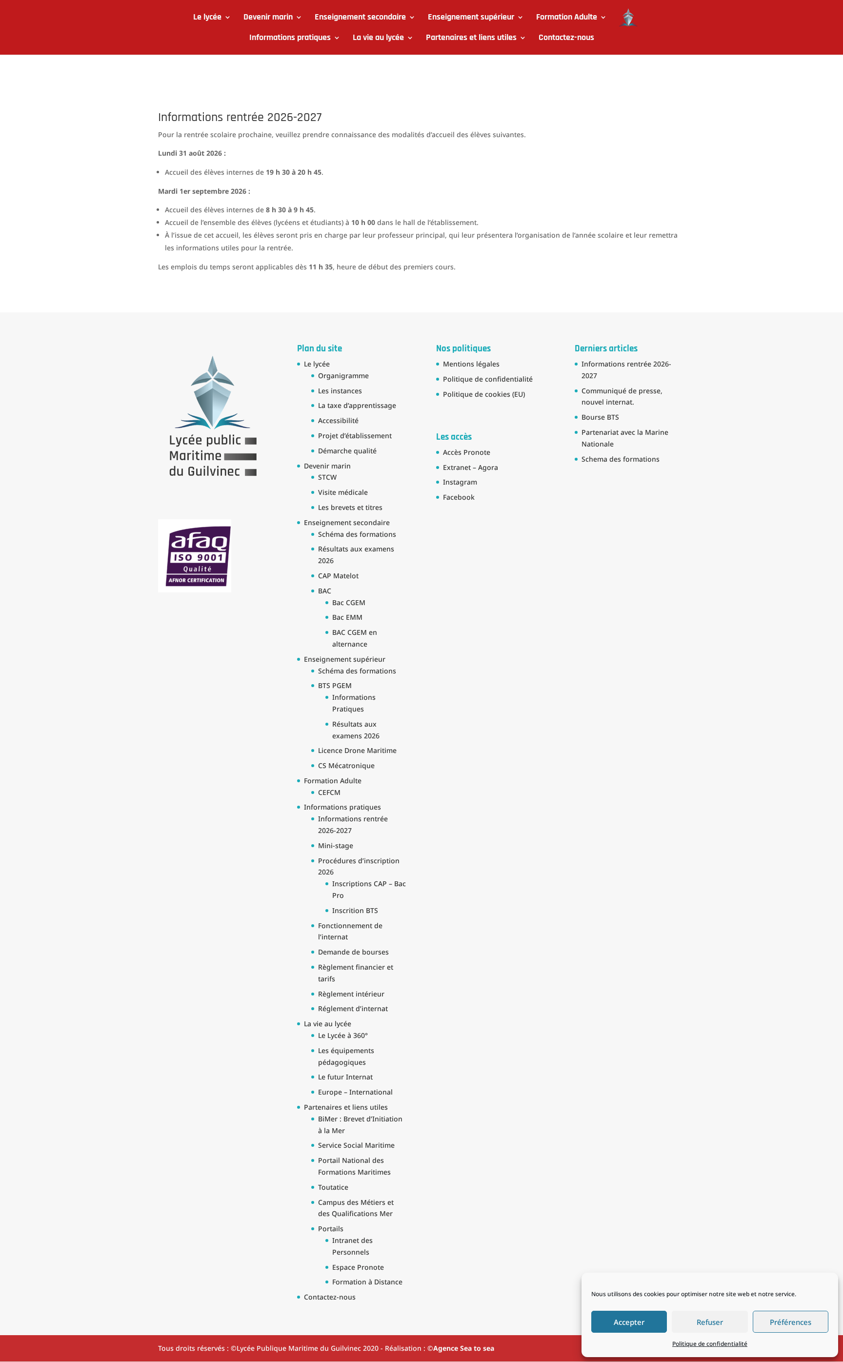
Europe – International (355, 1092)
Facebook (459, 497)
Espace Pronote (358, 1267)
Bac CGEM (348, 602)
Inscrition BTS (355, 910)
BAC (324, 590)
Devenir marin (268, 18)
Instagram (460, 482)
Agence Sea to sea (463, 1348)
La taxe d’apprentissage (357, 405)
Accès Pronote (466, 452)
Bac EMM (347, 617)
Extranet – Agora (470, 467)
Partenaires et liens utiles (471, 38)
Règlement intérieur (351, 993)
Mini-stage (335, 845)
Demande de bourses (353, 951)
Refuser (710, 1322)
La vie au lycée (378, 38)
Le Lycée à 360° (343, 1035)
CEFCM (329, 792)
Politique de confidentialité (709, 1344)
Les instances (340, 390)
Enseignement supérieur (471, 18)
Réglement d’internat (353, 1008)
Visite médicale (343, 492)
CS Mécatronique (346, 765)
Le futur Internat (345, 1076)
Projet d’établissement (355, 435)
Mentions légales (471, 363)
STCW (327, 477)
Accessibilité (338, 420)
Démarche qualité (347, 450)
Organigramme (343, 375)
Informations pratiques (290, 38)
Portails (330, 1228)
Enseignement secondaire (360, 18)
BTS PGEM (335, 685)
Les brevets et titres (350, 507)
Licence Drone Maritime (357, 750)
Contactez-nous (566, 38)
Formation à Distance (367, 1281)
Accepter (629, 1322)
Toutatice (333, 1187)
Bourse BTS (600, 417)
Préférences (790, 1322)
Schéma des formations (357, 534)
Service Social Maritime (356, 1145)
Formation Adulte (566, 18)
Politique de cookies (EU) (484, 394)
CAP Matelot (338, 575)
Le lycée (207, 18)
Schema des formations (621, 459)
